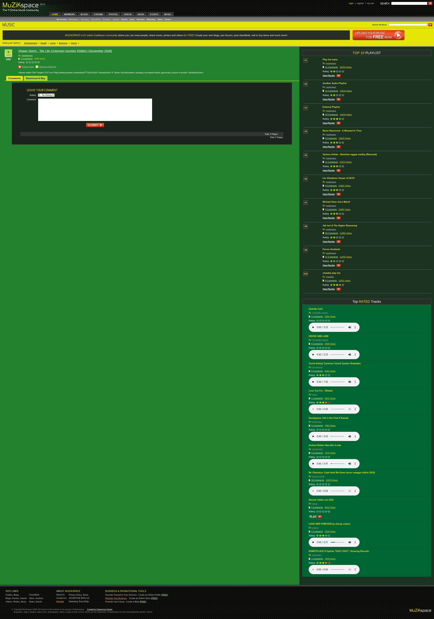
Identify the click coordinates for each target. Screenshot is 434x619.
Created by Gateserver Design (99, 609)
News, (32, 602)
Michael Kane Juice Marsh (336, 202)
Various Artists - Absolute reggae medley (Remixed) (350, 154)
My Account (62, 19)
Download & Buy (35, 78)
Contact (168, 19)
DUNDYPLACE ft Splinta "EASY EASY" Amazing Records (339, 551)
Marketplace (74, 19)
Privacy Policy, (75, 595)
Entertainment (30, 43)
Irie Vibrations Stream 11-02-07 (339, 178)
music (314, 395)
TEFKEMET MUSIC (320, 313)
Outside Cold (315, 309)
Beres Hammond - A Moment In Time (342, 130)
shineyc (315, 528)
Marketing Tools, (76, 601)
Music (23, 602)
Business (63, 43)
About (159, 19)
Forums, (15, 598)
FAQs (86, 601)
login (351, 3)
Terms (85, 595)
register (360, 3)
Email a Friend (28, 67)
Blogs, (8, 598)
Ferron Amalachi (331, 249)
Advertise (141, 19)
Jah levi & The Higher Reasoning (340, 225)
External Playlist (331, 107)
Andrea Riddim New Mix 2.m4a (325, 445)
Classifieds (96, 19)
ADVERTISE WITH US (79, 598)
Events (39, 602)
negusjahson (317, 367)
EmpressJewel (318, 476)
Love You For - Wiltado (321, 390)
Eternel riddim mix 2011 (321, 500)
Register (60, 601)
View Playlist (329, 76)
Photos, (16, 602)
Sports (74, 43)
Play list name (330, 59)
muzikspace (27, 55)
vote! (8, 59)
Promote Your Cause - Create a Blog (122, 602)
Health (44, 43)
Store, (32, 598)
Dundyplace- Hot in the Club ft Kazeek (328, 418)
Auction (116, 19)
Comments (14, 78)
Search (124, 19)
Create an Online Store (139, 598)
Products (106, 19)
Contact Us (61, 598)
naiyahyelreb (317, 449)
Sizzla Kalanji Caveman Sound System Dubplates (335, 363)
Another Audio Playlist (334, 83)
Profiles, (9, 595)
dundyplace (317, 422)
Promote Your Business (116, 598)
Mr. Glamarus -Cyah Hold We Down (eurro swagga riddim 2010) (342, 472)
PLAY (313, 516)
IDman (315, 504)
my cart (370, 3)
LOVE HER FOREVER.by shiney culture (329, 524)
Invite (132, 19)
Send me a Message (47, 67)
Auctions (39, 598)
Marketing (151, 19)
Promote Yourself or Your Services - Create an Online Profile (133, 595)
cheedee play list (331, 273)
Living (53, 43)
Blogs (16, 595)
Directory (85, 19)
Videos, (9, 602)
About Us (60, 595)
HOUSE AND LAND (318, 336)
